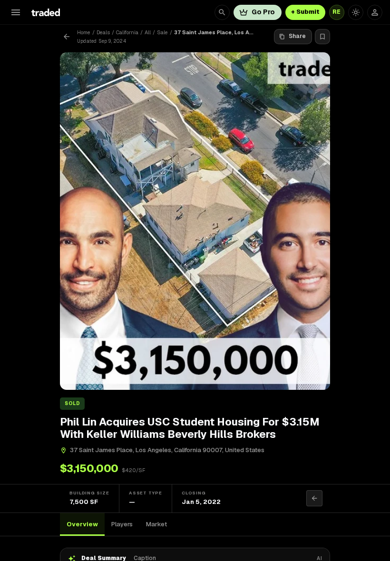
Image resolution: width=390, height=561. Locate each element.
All (148, 32)
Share (297, 36)
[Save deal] (322, 36)
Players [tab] (122, 524)
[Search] (222, 12)
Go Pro (263, 12)
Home (83, 32)
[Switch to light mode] (355, 12)
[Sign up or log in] (374, 12)
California (127, 32)
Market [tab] (156, 524)
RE (336, 12)
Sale (162, 32)
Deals (103, 32)
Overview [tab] (82, 524)
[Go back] (66, 36)
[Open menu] (16, 12)
